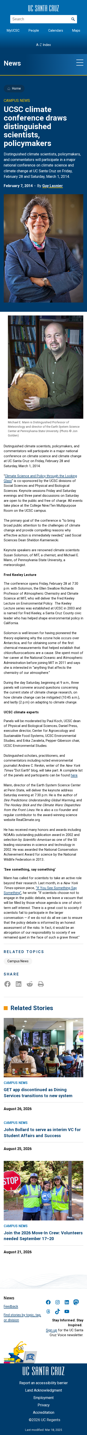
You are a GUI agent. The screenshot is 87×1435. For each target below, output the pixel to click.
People (34, 31)
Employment (43, 1398)
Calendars (55, 31)
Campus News (18, 961)
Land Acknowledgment (43, 1390)
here (74, 775)
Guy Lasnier (52, 186)
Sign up (51, 1330)
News (12, 63)
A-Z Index (43, 45)
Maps (76, 31)
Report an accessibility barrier (43, 1383)
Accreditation (43, 1412)
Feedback (11, 1306)
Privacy (44, 1405)
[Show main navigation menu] (79, 62)
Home (16, 88)
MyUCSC (13, 31)
